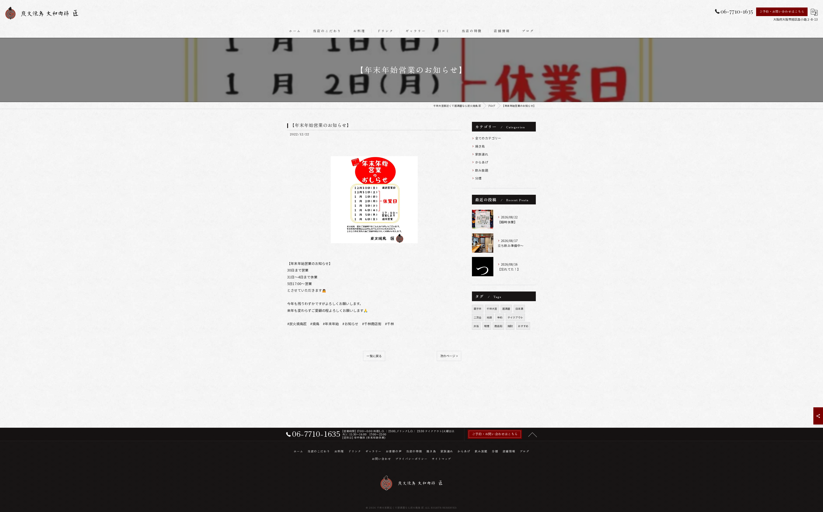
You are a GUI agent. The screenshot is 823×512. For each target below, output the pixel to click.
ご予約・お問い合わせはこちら (781, 11)
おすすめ (523, 326)
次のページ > (449, 356)
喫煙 (486, 326)
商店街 (498, 326)
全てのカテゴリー (488, 138)
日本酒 (519, 308)
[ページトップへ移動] (532, 434)
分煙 (478, 178)
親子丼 (478, 308)
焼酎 (510, 326)
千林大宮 (492, 308)
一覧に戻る (374, 356)
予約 (499, 317)
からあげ (481, 162)
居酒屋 (506, 308)
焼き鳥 (480, 146)
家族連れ (481, 154)
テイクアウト (515, 317)
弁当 (476, 326)
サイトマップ (441, 459)
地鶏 (489, 317)
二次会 (478, 317)
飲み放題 (481, 170)
